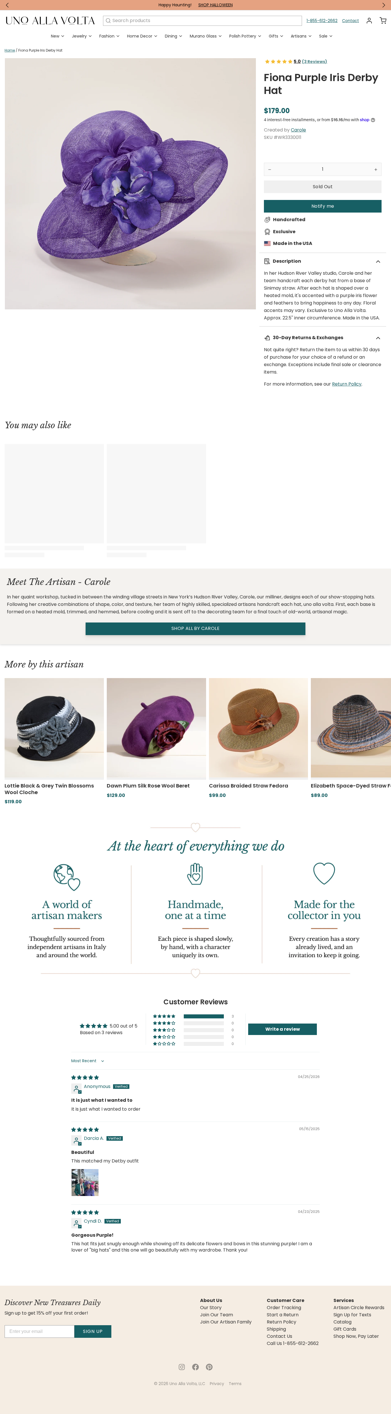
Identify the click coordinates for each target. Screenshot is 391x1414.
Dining (171, 36)
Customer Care (285, 1300)
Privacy (217, 1383)
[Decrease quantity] (269, 169)
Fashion (106, 36)
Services (343, 1300)
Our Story (211, 1307)
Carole (298, 130)
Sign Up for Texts (352, 1315)
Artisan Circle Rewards (358, 1307)
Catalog (342, 1322)
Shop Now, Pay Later (356, 1336)
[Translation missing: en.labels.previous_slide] (7, 5)
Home (10, 50)
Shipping (276, 1329)
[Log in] (367, 20)
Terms (235, 1383)
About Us (211, 1300)
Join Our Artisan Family (226, 1322)
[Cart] (380, 20)
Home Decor (139, 36)
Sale (323, 36)
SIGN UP (93, 1331)
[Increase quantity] (375, 169)
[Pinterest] (209, 1367)
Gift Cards (344, 1329)
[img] (85, 1077)
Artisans (299, 36)
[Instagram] (182, 1367)
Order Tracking (284, 1307)
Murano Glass (203, 36)
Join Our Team (216, 1315)
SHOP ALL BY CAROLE (195, 628)
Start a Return (283, 1315)
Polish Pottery (242, 36)
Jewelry (79, 36)
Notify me (322, 206)
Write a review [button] (282, 1029)
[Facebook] (195, 1367)
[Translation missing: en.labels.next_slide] (383, 5)
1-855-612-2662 (322, 20)
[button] (323, 186)
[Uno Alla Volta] (50, 20)
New (55, 36)
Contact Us (279, 1336)
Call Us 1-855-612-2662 (293, 1343)
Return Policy (347, 384)
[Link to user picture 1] (85, 1182)
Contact (350, 20)
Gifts (273, 36)
